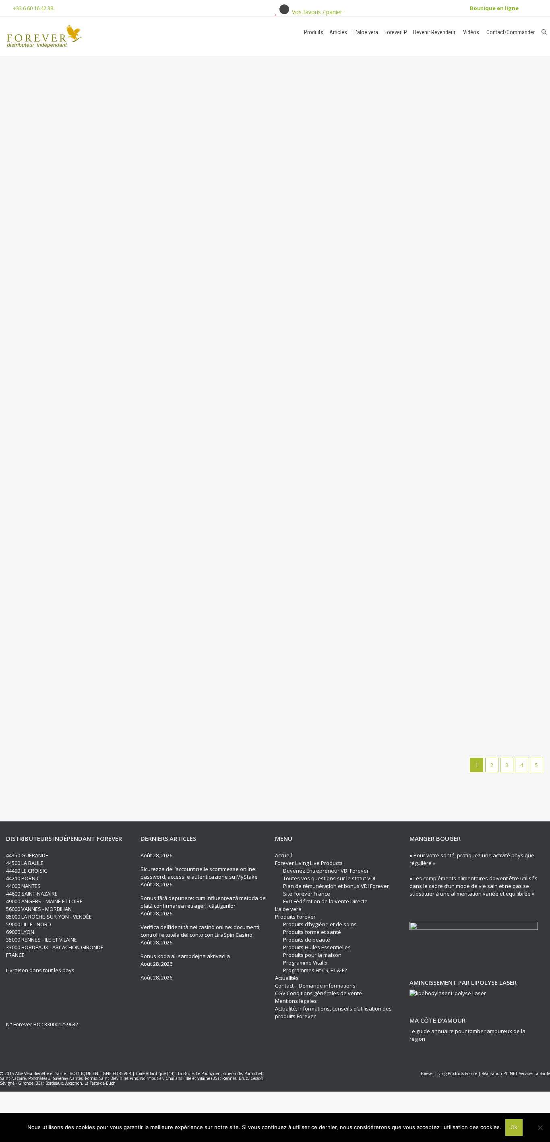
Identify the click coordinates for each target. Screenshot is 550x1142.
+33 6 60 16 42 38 (33, 8)
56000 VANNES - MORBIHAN (39, 909)
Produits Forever (295, 916)
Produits (313, 32)
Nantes (76, 1078)
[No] (540, 1127)
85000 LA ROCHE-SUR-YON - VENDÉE (49, 916)
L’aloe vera (366, 32)
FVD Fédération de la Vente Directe (325, 901)
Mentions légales (296, 1000)
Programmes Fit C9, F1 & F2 (315, 970)
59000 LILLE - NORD (28, 924)
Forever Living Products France (449, 1073)
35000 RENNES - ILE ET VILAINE (41, 939)
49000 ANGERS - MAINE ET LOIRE (44, 901)
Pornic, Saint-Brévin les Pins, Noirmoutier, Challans (133, 1078)
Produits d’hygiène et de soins (320, 924)
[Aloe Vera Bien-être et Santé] (95, 36)
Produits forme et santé (312, 932)
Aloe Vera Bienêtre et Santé (40, 1073)
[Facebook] (13, 996)
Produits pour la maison (312, 955)
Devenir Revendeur (434, 32)
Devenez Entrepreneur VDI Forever (326, 870)
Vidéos (470, 32)
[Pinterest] (57, 996)
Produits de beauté (306, 939)
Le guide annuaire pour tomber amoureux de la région (467, 1034)
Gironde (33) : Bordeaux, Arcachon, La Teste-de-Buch (67, 1083)
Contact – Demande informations (315, 985)
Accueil (283, 855)
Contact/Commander (510, 32)
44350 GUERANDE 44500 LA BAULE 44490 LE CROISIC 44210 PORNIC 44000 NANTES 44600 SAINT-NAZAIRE (32, 874)
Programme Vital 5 (305, 962)
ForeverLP (396, 32)
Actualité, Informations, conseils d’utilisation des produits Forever (333, 1012)
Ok (514, 1127)
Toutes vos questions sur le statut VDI (329, 878)
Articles (338, 32)
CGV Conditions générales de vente (318, 993)
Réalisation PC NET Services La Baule (516, 1073)
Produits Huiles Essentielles (317, 947)
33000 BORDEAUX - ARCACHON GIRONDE (54, 947)
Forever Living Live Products (309, 863)
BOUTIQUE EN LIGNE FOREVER (100, 1073)
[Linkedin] (28, 996)
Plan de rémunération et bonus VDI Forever (336, 886)
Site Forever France (306, 893)
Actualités (287, 978)
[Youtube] (43, 996)
